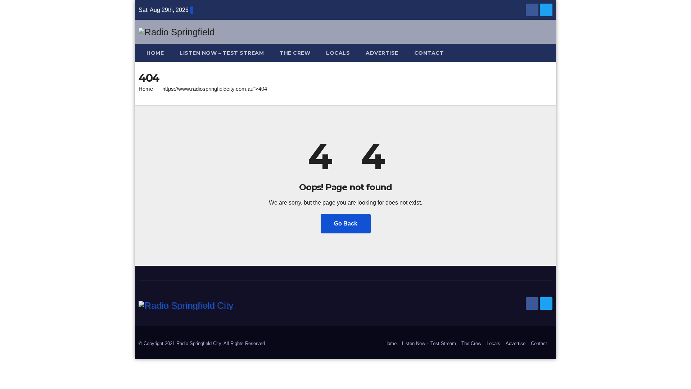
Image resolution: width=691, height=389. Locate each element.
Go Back (345, 223)
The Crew (295, 53)
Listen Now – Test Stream (222, 53)
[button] (550, 53)
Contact (429, 53)
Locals (338, 53)
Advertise (382, 53)
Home (155, 53)
